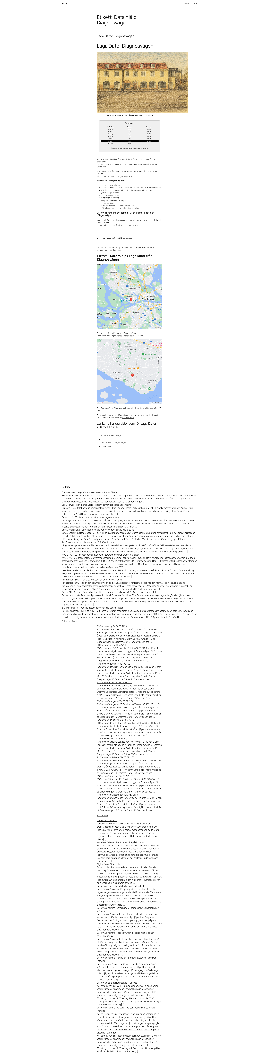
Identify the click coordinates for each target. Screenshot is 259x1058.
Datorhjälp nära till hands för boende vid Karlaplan (121, 886)
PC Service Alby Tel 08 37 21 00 (112, 626)
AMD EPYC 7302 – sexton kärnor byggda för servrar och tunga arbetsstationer (100, 554)
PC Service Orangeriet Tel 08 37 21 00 (115, 701)
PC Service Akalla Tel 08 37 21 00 (112, 738)
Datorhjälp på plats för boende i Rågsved (117, 982)
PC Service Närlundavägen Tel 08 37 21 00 (117, 794)
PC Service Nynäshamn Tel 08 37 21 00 (115, 757)
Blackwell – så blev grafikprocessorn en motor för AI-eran (90, 492)
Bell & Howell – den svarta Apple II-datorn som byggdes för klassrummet (97, 504)
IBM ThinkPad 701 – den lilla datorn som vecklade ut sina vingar (92, 607)
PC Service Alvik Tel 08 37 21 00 (112, 645)
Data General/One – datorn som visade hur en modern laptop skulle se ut (98, 529)
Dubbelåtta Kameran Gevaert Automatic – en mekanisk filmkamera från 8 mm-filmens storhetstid (110, 592)
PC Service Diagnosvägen (111, 435)
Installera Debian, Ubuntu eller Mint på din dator (120, 842)
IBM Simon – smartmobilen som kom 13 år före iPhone (88, 542)
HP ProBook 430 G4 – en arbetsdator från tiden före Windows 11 (93, 579)
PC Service (102, 815)
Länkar (74, 621)
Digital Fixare (106, 446)
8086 (64, 3)
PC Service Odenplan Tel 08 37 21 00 (114, 682)
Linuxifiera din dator (107, 820)
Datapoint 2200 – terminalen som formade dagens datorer (91, 517)
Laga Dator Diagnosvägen (116, 36)
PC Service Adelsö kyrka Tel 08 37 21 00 (116, 719)
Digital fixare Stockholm (109, 864)
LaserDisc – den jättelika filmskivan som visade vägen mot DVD (92, 567)
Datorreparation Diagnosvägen (113, 442)
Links (195, 3)
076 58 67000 (128, 417)
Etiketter (187, 3)
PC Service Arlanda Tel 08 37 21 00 (113, 663)
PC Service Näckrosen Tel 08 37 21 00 (115, 776)
